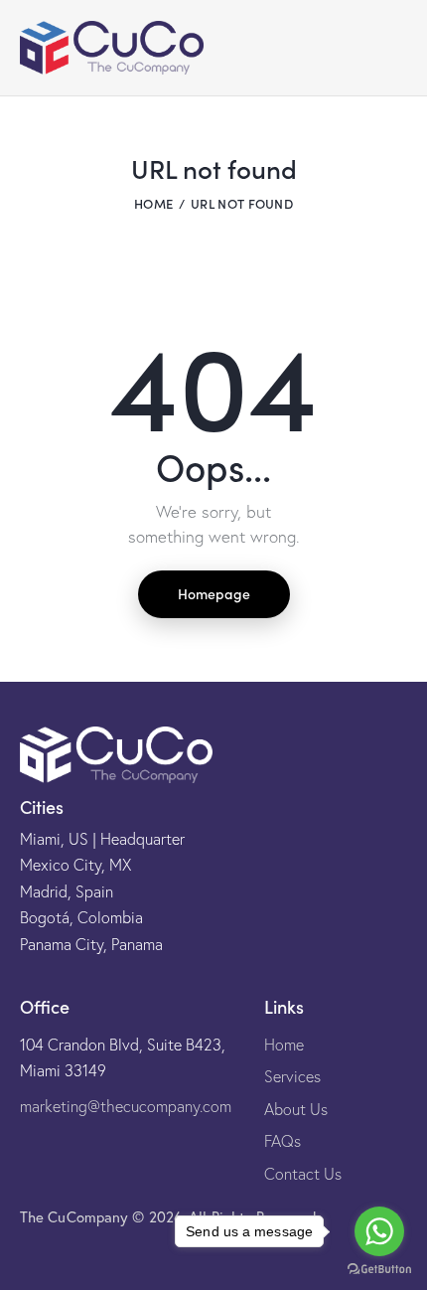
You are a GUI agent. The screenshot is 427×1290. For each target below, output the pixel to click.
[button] (357, 48)
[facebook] (74, 1255)
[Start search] (392, 53)
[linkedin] (122, 1255)
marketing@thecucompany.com (125, 1106)
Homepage (214, 593)
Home (153, 203)
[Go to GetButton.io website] (379, 1269)
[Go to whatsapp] (379, 1231)
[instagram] (27, 1255)
